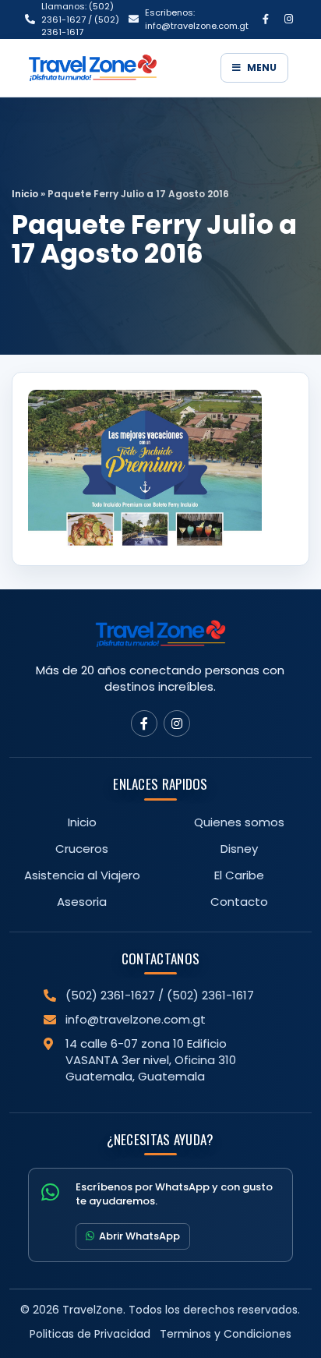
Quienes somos (239, 822)
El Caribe (239, 875)
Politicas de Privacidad (90, 1334)
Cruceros (81, 848)
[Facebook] (265, 19)
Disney (239, 848)
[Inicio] (119, 68)
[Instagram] (288, 19)
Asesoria (82, 901)
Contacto (239, 901)
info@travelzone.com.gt (135, 1019)
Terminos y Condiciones (225, 1334)
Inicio (25, 193)
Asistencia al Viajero (82, 875)
